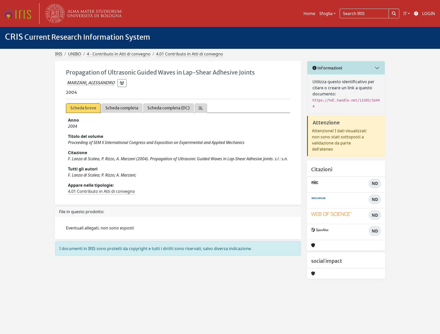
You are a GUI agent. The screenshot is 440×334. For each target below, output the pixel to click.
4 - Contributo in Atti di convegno (118, 54)
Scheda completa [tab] (121, 107)
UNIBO (74, 54)
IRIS (58, 54)
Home (309, 13)
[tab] (201, 108)
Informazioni (329, 67)
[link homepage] (19, 13)
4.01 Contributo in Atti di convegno (189, 54)
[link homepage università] (82, 13)
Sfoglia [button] (326, 13)
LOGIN (428, 13)
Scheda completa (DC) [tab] (168, 107)
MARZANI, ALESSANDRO (91, 82)
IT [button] (405, 13)
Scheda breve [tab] (83, 107)
